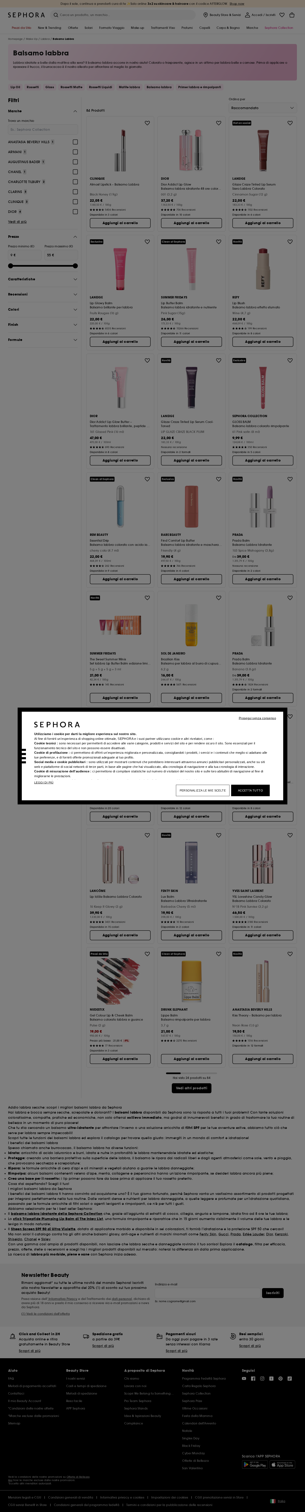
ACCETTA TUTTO (250, 790)
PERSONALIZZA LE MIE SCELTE (203, 790)
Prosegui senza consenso (257, 718)
